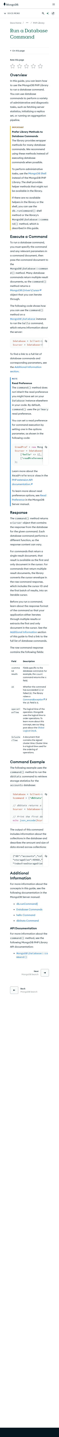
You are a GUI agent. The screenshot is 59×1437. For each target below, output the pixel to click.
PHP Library (38, 23)
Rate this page (17, 60)
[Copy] (46, 341)
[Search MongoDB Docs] (43, 13)
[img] (12, 66)
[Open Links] (53, 4)
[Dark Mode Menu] (53, 13)
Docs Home (15, 23)
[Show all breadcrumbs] (27, 23)
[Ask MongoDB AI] (47, 13)
